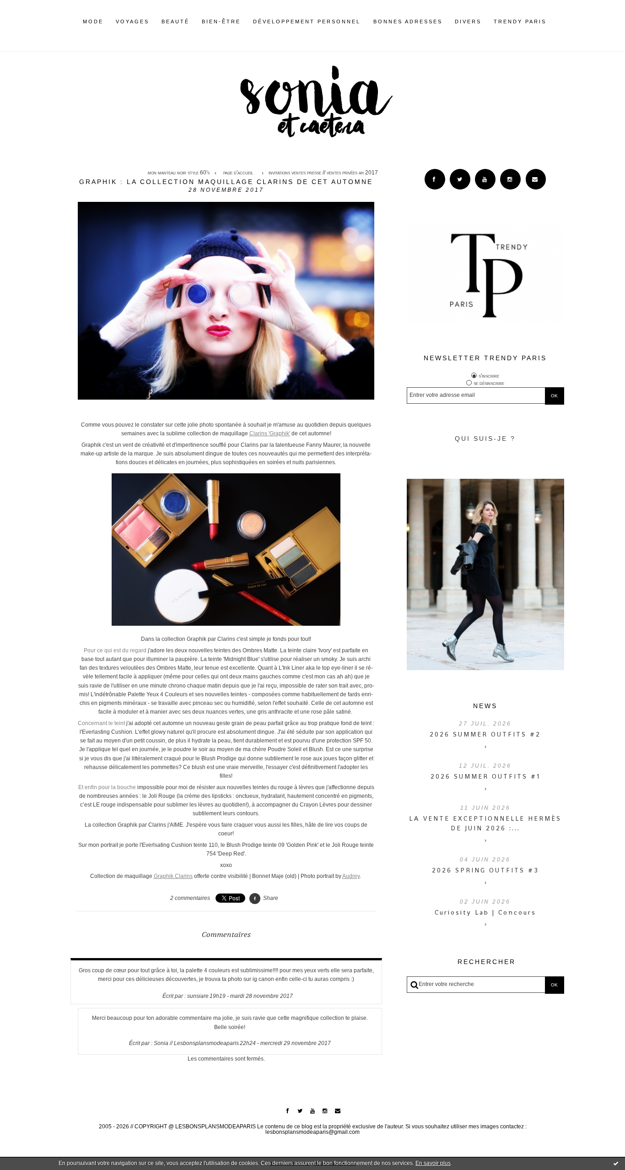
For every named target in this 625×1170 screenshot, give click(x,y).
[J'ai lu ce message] (616, 1163)
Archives (552, 21)
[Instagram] (510, 179)
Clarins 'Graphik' (269, 433)
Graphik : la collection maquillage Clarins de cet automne (226, 181)
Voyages (132, 21)
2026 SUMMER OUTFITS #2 (485, 734)
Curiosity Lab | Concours (485, 912)
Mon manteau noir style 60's (179, 173)
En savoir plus (433, 1163)
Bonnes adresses (407, 21)
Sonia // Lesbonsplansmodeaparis (196, 1043)
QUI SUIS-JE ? (485, 438)
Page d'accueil (238, 173)
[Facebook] (435, 179)
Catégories (560, 21)
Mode (93, 21)
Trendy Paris (520, 21)
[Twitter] (460, 179)
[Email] (536, 179)
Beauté (175, 21)
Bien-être (221, 21)
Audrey (351, 876)
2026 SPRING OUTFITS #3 (485, 870)
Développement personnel (307, 21)
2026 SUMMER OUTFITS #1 (485, 776)
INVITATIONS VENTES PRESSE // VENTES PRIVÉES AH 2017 (323, 173)
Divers (468, 21)
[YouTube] (485, 179)
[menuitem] (93, 29)
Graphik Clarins (173, 876)
